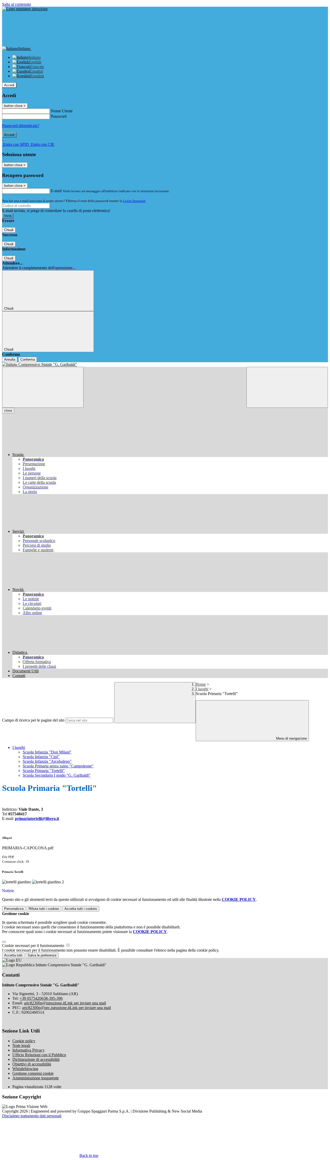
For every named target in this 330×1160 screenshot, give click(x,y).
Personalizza (13, 909)
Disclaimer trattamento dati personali (31, 1116)
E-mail (56, 191)
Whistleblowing (25, 1068)
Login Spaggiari (134, 201)
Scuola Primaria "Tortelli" (44, 770)
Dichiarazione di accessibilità (36, 1059)
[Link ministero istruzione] (25, 9)
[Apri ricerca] (287, 387)
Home (201, 684)
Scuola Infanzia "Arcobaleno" (47, 761)
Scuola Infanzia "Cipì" (41, 757)
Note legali (21, 1045)
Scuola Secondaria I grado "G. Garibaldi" (56, 775)
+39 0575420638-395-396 (41, 998)
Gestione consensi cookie (33, 1073)
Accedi (9, 85)
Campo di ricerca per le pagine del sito (33, 720)
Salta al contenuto (16, 4)
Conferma (27, 359)
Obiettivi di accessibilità (31, 1064)
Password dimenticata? (20, 125)
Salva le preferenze (42, 955)
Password (59, 116)
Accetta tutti (80, 909)
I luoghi (202, 689)
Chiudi (8, 230)
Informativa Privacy (28, 1050)
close (8, 410)
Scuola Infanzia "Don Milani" (47, 752)
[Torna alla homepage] (165, 364)
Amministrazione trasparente (35, 1078)
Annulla (9, 359)
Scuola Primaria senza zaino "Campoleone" (58, 766)
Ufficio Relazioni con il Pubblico (39, 1055)
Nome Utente (62, 111)
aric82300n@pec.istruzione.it (66, 1007)
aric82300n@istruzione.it (65, 1003)
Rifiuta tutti (44, 909)
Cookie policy (23, 1041)
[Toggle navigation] (43, 387)
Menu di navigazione (291, 738)
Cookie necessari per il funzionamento (33, 945)
